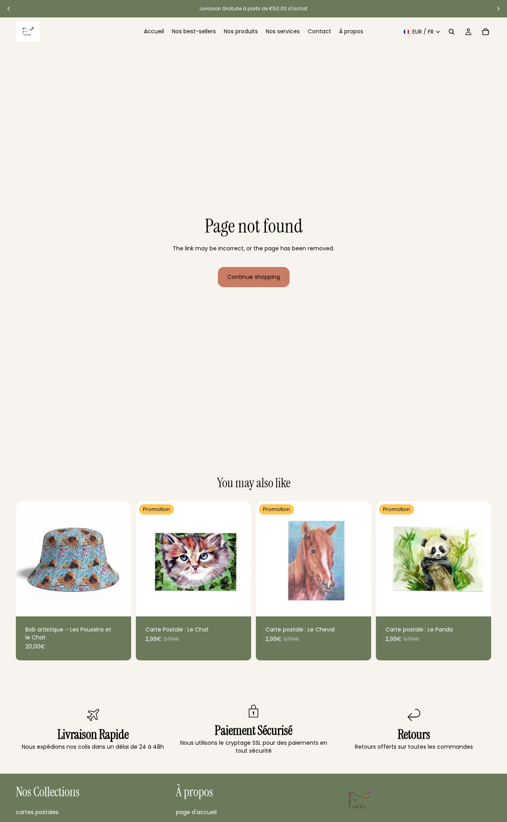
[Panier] (485, 31)
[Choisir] (239, 604)
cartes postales (37, 812)
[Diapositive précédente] (8, 8)
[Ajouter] (119, 604)
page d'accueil (196, 812)
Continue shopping (253, 277)
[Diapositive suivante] (498, 8)
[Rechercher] (451, 31)
